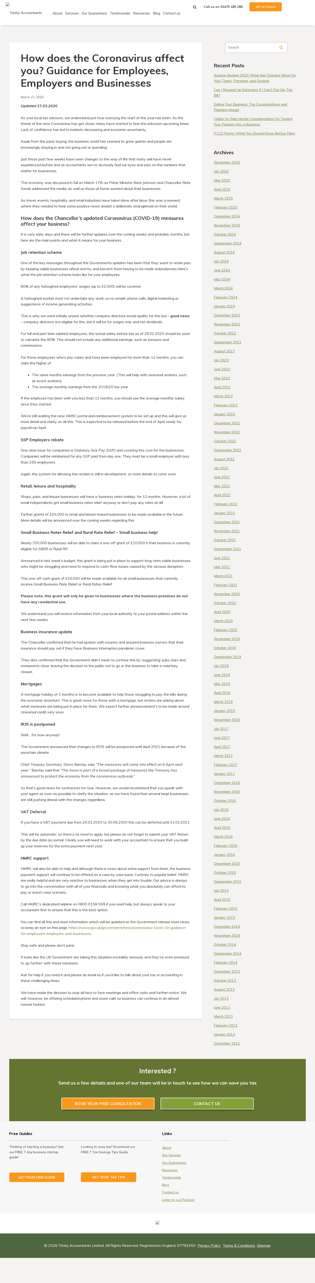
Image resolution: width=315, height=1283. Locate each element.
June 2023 (222, 369)
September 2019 (227, 657)
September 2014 (227, 953)
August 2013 (224, 989)
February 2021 (225, 585)
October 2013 (225, 980)
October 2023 (225, 333)
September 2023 (227, 342)
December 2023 (227, 315)
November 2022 (227, 432)
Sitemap (263, 1245)
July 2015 (221, 890)
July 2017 (221, 729)
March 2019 (223, 702)
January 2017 (224, 774)
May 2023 (222, 378)
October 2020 (225, 603)
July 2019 (221, 666)
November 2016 (227, 791)
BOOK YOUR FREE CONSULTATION (108, 1103)
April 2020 (222, 612)
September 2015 (227, 881)
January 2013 (224, 1034)
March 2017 (223, 756)
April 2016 (222, 827)
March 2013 (223, 1016)
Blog (156, 13)
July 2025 (221, 171)
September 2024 (227, 243)
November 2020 (227, 594)
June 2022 (222, 477)
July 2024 (221, 261)
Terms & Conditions (239, 1245)
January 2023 (224, 414)
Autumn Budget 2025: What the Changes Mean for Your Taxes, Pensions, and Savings (255, 78)
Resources (141, 13)
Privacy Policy (209, 1245)
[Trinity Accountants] (24, 12)
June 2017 (222, 738)
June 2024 (222, 270)
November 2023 (227, 324)
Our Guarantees (94, 13)
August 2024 (224, 252)
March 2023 (223, 396)
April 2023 (222, 387)
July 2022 (221, 468)
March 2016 (223, 836)
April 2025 (222, 189)
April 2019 (222, 693)
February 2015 (225, 908)
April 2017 (222, 747)
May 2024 (222, 279)
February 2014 (225, 962)
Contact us (171, 13)
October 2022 (225, 441)
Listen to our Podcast (178, 1200)
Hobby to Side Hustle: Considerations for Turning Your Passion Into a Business (253, 122)
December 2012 (227, 1043)
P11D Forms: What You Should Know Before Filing (254, 133)
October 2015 (225, 872)
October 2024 (225, 234)
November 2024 (227, 225)
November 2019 (227, 639)
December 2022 (227, 423)
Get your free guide (36, 1177)
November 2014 (227, 935)
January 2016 (224, 854)
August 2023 (224, 351)
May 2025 (222, 180)
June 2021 (222, 558)
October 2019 (225, 648)
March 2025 (223, 198)
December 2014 (227, 926)
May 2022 (222, 486)
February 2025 (225, 207)
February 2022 (225, 504)
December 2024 (227, 216)
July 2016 (221, 809)
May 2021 (222, 567)
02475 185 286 (231, 7)
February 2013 (225, 1025)
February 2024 (225, 297)
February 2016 (225, 845)
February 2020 (225, 630)
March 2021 (223, 576)
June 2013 (222, 1007)
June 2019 (222, 675)
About (57, 13)
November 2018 (227, 720)
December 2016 (227, 782)
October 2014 (225, 944)
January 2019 (224, 711)
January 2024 (224, 306)
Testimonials (120, 13)
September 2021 (227, 549)
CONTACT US (207, 1103)
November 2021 (227, 531)
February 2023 (225, 405)
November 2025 (227, 162)
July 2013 (221, 998)
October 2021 (225, 540)
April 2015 (222, 899)
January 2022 (224, 513)
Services (72, 13)
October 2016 (225, 800)
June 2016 (222, 818)
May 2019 (222, 684)
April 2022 (222, 495)
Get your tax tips (108, 1177)
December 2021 (227, 522)
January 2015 (224, 917)
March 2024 (223, 288)
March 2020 (223, 621)
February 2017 (225, 765)
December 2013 (227, 971)
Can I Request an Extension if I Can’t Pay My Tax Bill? (253, 93)
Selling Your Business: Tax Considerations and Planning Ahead (250, 107)
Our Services (171, 1155)
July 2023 (221, 360)
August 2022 (224, 459)
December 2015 (227, 863)
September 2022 (227, 450)
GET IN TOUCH (265, 7)
